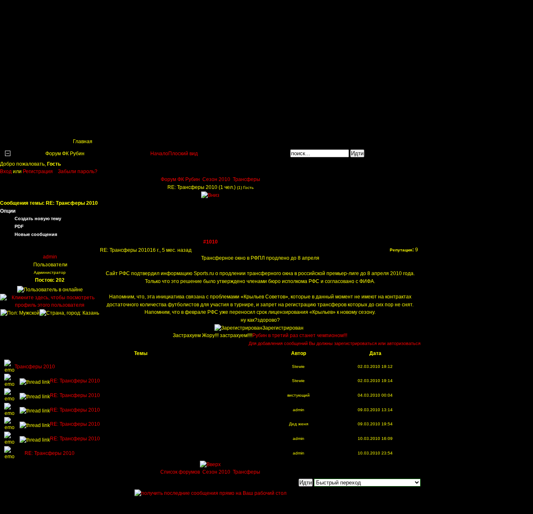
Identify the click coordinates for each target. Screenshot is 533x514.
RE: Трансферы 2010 (75, 381)
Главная (19, 127)
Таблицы (93, 127)
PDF (19, 226)
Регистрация (38, 171)
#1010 (210, 242)
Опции (7, 211)
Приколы (134, 127)
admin (50, 257)
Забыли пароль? (77, 171)
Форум (337, 127)
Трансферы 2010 (35, 367)
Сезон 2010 (216, 179)
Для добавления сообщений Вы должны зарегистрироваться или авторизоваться (335, 343)
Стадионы (212, 127)
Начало (159, 153)
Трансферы (257, 127)
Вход (6, 171)
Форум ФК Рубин (180, 179)
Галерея (299, 127)
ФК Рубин (62, 10)
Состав (172, 127)
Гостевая (375, 127)
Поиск (56, 127)
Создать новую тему (38, 218)
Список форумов (180, 472)
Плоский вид (183, 153)
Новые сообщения (36, 234)
